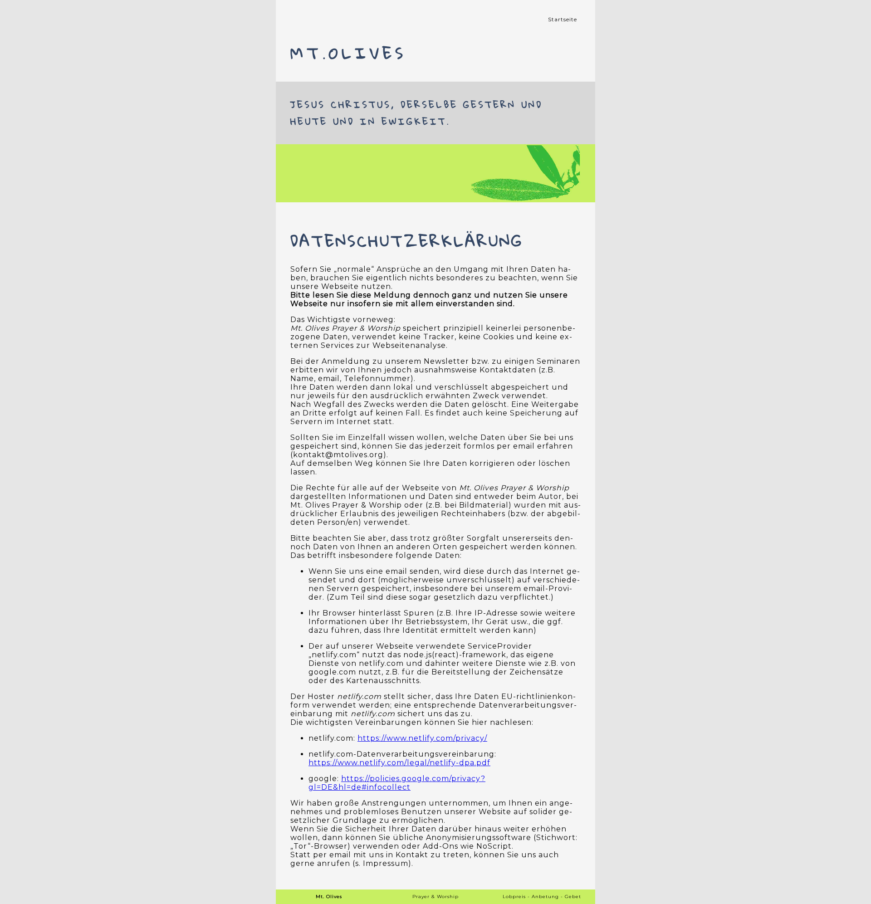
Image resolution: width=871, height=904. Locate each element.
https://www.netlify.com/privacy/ (422, 738)
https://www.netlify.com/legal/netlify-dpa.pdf (399, 762)
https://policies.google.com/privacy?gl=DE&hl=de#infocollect (396, 783)
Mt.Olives (348, 53)
